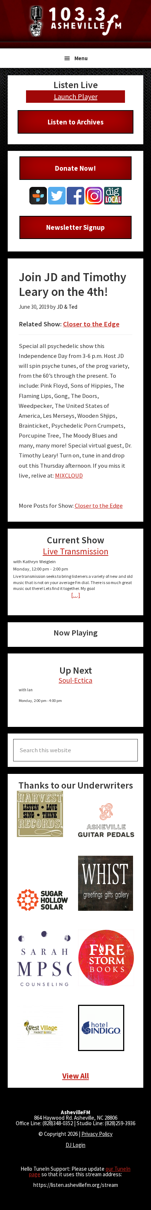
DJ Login (75, 1144)
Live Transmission (75, 551)
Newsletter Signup (75, 227)
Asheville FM (75, 21)
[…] (75, 594)
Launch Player (75, 96)
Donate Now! (75, 168)
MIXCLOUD (69, 475)
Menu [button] (81, 58)
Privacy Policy (97, 1133)
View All (75, 1076)
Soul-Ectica (75, 680)
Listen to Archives (76, 121)
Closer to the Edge (91, 324)
